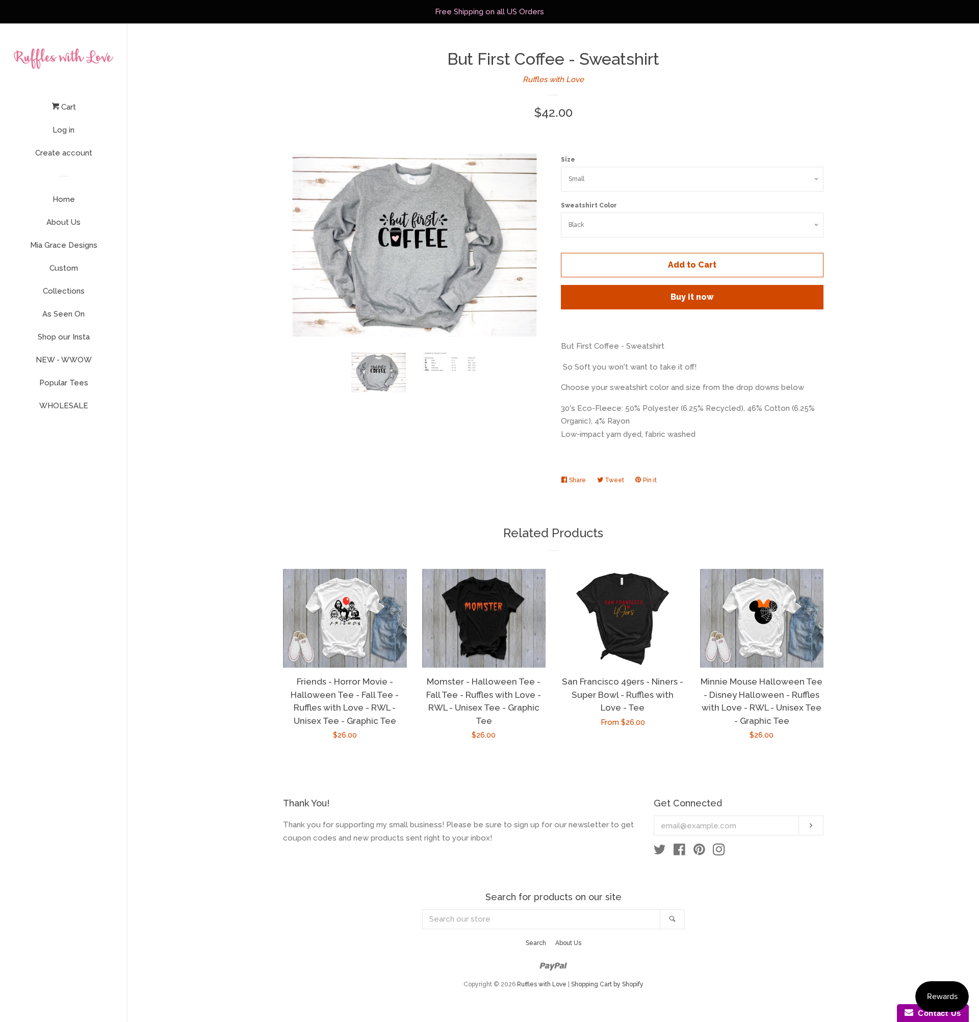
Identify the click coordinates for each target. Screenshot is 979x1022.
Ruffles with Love (553, 79)
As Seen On (63, 314)
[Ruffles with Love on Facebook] (679, 851)
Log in (63, 130)
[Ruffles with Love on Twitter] (660, 851)
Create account (63, 153)
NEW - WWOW (64, 359)
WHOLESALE (63, 405)
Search (536, 943)
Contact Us (937, 1013)
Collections (64, 291)
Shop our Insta (64, 337)
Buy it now (692, 297)
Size (568, 159)
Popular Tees (63, 382)
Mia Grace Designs (63, 245)
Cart (67, 107)
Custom (63, 268)
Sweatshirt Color (589, 205)
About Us (63, 222)
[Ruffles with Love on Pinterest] (699, 851)
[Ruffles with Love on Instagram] (719, 851)
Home (64, 199)
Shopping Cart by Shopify (607, 984)
